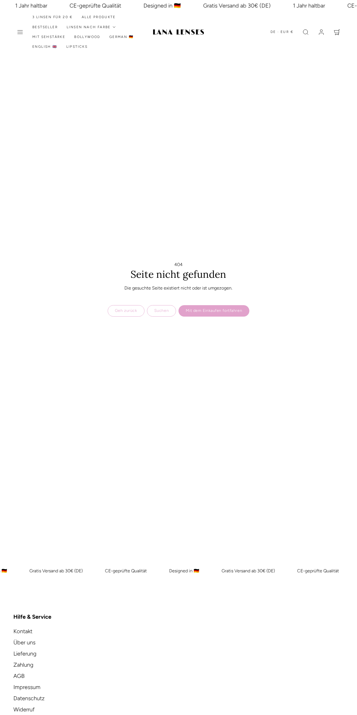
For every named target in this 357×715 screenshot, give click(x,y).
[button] (20, 32)
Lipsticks (77, 47)
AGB (19, 676)
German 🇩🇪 (121, 37)
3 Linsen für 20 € (52, 17)
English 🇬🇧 (44, 47)
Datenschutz (29, 698)
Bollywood (87, 37)
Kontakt (22, 631)
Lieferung (25, 653)
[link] (321, 32)
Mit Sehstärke (48, 37)
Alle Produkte (98, 17)
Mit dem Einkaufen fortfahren (214, 310)
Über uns (24, 642)
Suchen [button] (161, 310)
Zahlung (23, 664)
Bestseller (45, 27)
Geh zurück (126, 310)
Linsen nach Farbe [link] (89, 27)
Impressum (26, 687)
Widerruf (24, 709)
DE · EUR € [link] (282, 32)
